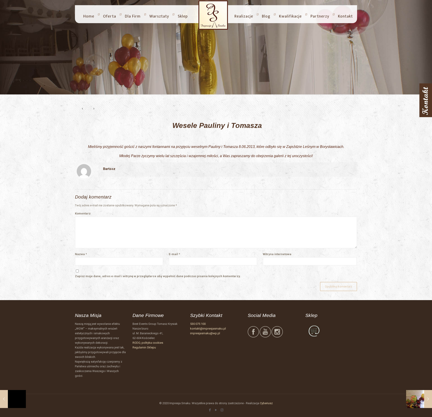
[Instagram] (222, 410)
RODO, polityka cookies (148, 342)
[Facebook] (209, 410)
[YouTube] (216, 410)
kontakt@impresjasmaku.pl (208, 328)
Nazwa (81, 254)
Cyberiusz (266, 403)
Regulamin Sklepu (144, 347)
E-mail (174, 254)
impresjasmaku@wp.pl (205, 333)
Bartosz (109, 169)
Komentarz (83, 213)
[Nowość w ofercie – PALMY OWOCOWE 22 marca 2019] (13, 399)
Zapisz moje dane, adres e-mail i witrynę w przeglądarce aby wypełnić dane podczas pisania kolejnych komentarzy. (158, 276)
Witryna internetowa (277, 254)
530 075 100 (198, 324)
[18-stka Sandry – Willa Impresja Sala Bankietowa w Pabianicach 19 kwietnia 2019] (419, 399)
